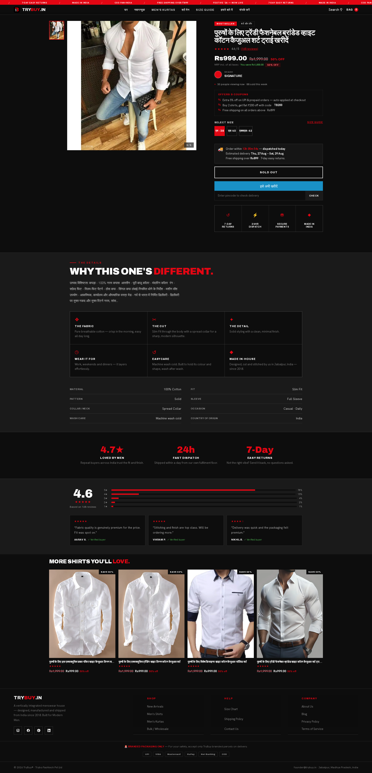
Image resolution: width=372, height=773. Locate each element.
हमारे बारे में (227, 9)
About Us (307, 706)
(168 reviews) (249, 49)
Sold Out (268, 172)
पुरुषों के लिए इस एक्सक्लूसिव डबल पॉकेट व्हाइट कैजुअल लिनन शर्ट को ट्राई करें (87, 661)
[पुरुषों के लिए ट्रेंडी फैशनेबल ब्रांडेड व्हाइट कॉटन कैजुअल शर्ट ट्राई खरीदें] (290, 614)
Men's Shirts (155, 714)
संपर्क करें (244, 9)
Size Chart (231, 709)
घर (126, 9)
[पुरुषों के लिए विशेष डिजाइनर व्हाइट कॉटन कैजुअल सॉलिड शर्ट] (221, 614)
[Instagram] (18, 730)
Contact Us (231, 729)
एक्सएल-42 (245, 130)
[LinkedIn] (49, 730)
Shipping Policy (233, 719)
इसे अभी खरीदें (268, 186)
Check (314, 195)
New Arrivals (155, 706)
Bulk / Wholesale (158, 729)
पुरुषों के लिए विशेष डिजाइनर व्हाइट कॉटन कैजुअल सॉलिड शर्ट (217, 661)
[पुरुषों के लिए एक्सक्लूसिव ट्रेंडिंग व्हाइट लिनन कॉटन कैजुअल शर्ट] (151, 614)
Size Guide (205, 9)
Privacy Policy (310, 721)
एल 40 (232, 130)
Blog (304, 714)
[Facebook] (28, 730)
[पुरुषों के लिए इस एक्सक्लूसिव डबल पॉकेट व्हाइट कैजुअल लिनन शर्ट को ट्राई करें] (82, 614)
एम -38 (219, 130)
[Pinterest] (38, 730)
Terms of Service (312, 729)
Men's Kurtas (163, 9)
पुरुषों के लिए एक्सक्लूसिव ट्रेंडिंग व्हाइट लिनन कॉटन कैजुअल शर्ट (150, 661)
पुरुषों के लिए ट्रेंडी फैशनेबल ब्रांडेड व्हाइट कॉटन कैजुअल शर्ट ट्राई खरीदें (292, 661)
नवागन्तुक (139, 9)
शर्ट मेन (185, 9)
